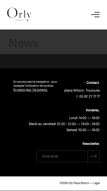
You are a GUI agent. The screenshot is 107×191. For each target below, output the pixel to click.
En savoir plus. (22, 89)
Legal (96, 183)
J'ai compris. (40, 89)
